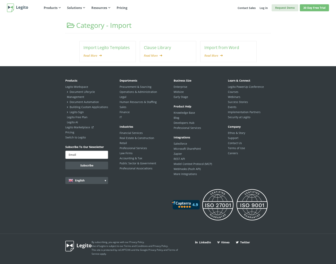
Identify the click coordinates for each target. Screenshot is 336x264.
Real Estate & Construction (137, 138)
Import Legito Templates (106, 47)
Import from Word (221, 47)
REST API (179, 159)
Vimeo (225, 242)
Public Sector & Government (138, 163)
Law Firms (126, 153)
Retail (123, 143)
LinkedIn (205, 242)
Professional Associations (136, 168)
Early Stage (181, 97)
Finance (125, 112)
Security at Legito (239, 117)
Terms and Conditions (136, 246)
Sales (123, 107)
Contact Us (235, 143)
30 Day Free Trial (314, 8)
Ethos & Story (236, 133)
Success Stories (238, 102)
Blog (176, 118)
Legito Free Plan (77, 117)
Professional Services (133, 148)
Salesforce (180, 143)
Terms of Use (236, 148)
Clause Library (157, 47)
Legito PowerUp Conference (246, 87)
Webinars (234, 97)
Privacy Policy (136, 242)
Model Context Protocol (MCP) (193, 164)
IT (121, 117)
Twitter (245, 242)
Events (232, 107)
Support (233, 138)
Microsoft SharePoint (187, 148)
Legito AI (72, 122)
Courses (233, 92)
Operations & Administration (138, 92)
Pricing (69, 132)
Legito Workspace (76, 87)
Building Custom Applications (89, 107)
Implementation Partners (244, 112)
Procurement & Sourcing (135, 87)
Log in (264, 8)
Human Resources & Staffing (138, 102)
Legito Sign (77, 112)
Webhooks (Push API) (187, 169)
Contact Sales (247, 8)
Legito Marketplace (78, 127)
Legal (123, 97)
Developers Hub (184, 123)
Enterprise (180, 87)
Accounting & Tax (131, 158)
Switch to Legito (75, 137)
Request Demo (285, 8)
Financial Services (131, 133)
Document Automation (84, 102)
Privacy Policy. (160, 246)
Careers (233, 153)
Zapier (178, 154)
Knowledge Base (184, 112)
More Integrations (185, 174)
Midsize (179, 92)
